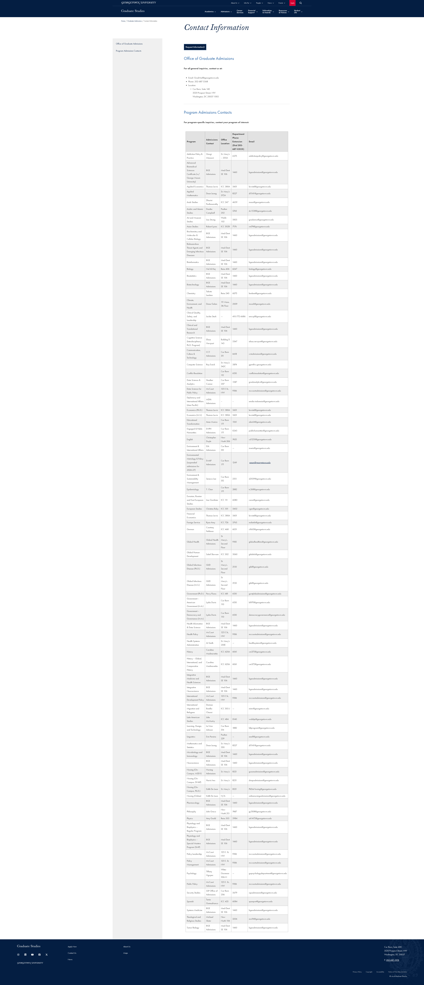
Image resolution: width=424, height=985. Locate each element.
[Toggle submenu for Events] (284, 3)
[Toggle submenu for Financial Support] (257, 11)
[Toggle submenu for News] (273, 3)
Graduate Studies (133, 11)
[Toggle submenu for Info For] (251, 3)
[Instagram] (18, 954)
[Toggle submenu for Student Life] (302, 11)
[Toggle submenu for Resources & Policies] (288, 11)
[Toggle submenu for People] (262, 3)
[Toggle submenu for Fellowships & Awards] (273, 11)
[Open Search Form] (300, 3)
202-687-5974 (392, 960)
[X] (46, 954)
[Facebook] (39, 954)
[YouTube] (32, 954)
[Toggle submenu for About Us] (239, 3)
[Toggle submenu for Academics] (215, 11)
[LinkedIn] (25, 954)
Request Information (194, 47)
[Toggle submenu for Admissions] (231, 11)
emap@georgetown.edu (260, 462)
